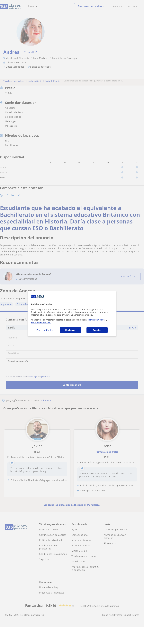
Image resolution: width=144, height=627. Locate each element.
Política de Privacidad (41, 322)
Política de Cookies (96, 319)
